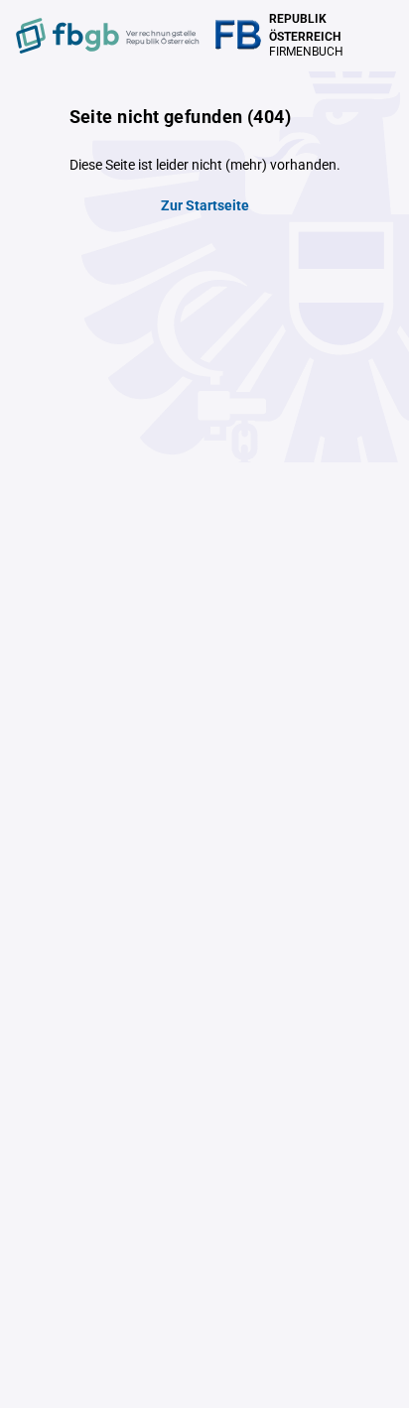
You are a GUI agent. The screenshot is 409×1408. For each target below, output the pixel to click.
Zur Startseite (205, 205)
